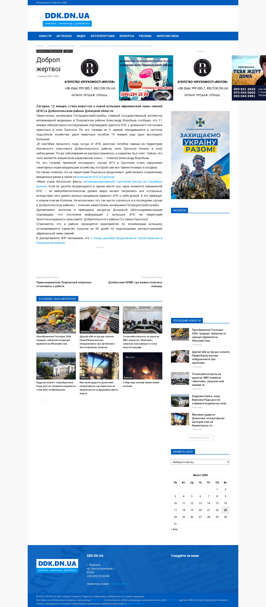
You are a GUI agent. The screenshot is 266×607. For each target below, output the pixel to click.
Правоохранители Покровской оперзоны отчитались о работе (63, 284)
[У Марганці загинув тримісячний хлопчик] (142, 365)
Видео (81, 36)
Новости (45, 36)
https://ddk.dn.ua (135, 603)
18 (183, 510)
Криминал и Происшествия (61, 46)
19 (191, 510)
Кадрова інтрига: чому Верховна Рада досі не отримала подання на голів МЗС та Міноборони (56, 386)
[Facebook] (203, 2)
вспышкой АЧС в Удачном (95, 177)
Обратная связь (168, 36)
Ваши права (129, 332)
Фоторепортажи (103, 36)
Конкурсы (127, 36)
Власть (40, 378)
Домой (39, 46)
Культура (41, 332)
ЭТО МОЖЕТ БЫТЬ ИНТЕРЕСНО (57, 298)
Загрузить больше (199, 437)
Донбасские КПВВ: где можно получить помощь (135, 284)
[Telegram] (209, 2)
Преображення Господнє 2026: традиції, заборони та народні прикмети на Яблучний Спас (53, 340)
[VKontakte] (221, 2)
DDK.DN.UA (97, 600)
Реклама (145, 36)
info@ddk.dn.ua (119, 583)
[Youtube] (227, 2)
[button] (225, 36)
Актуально (64, 36)
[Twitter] (215, 2)
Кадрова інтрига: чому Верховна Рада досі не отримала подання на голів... (210, 400)
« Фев (174, 529)
